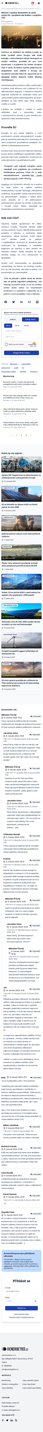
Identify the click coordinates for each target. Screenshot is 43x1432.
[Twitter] (8, 1420)
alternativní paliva (8, 371)
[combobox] (21, 376)
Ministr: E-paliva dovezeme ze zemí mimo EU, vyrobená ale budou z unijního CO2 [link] (30, 9)
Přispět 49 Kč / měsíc (21, 353)
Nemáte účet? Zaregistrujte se (21, 1317)
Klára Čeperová (6, 21)
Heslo (7, 1297)
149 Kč (26, 326)
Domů (3, 9)
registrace (8, 1266)
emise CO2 (5, 368)
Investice (5, 184)
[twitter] (13, 302)
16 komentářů (19, 24)
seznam (23, 371)
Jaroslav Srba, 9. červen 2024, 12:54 (24, 957)
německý (5, 77)
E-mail (7, 1288)
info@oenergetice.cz (10, 1369)
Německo (14, 364)
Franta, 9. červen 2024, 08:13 (27, 904)
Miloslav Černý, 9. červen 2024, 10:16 (22, 931)
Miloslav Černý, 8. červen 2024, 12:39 (22, 807)
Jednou (13, 319)
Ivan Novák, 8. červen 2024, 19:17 (27, 1200)
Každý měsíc (30, 319)
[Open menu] (2, 3)
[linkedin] (21, 302)
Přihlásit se (21, 1308)
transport (34, 371)
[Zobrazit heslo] (35, 1301)
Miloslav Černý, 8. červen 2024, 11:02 (21, 740)
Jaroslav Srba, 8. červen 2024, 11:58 (22, 774)
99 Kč (17, 326)
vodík (16, 368)
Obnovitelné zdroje (11, 9)
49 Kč (8, 326)
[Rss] (17, 1420)
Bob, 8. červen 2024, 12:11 (24, 1131)
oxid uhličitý (26, 364)
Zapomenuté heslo (21, 1314)
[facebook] (5, 302)
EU (23, 368)
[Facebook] (4, 1420)
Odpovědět (37, 716)
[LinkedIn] (13, 1420)
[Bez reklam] (33, 3)
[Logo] (12, 3)
